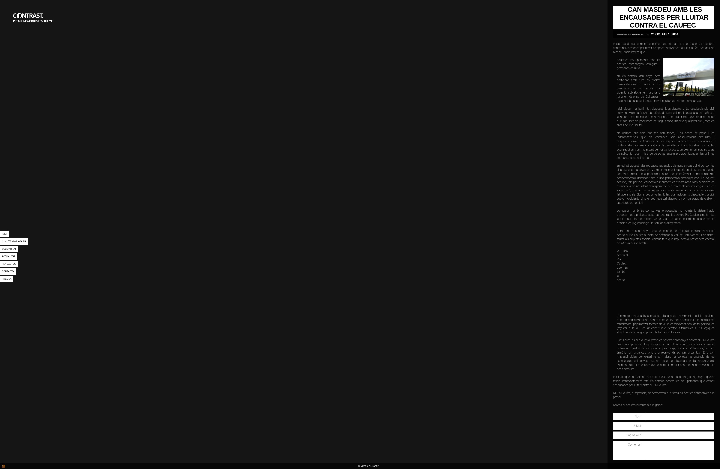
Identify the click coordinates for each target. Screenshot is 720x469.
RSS (3, 466)
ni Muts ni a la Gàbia (14, 241)
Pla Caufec (9, 264)
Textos (645, 34)
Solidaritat (9, 249)
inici (4, 234)
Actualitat (8, 256)
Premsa (6, 279)
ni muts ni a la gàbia (33, 36)
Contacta (8, 271)
